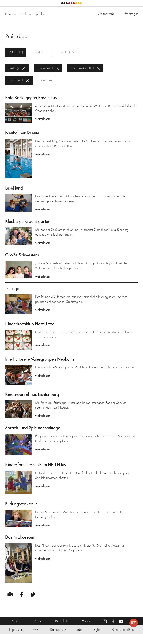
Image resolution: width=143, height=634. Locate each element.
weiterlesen (42, 119)
